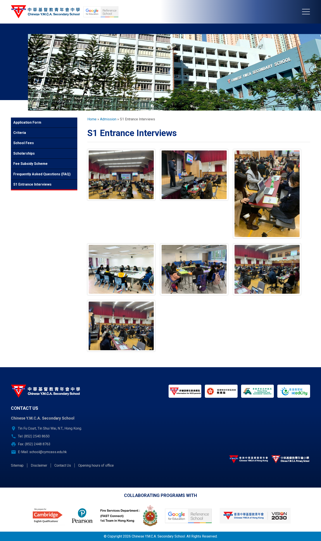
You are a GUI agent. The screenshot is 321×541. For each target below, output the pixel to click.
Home (92, 119)
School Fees (23, 143)
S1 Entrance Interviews (32, 184)
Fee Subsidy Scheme (30, 164)
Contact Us (62, 465)
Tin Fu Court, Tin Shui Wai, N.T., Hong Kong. (50, 428)
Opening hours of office (96, 465)
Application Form (27, 122)
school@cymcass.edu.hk (48, 452)
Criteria (19, 133)
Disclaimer (39, 465)
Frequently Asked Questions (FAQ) (42, 174)
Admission (108, 119)
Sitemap (17, 465)
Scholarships (24, 153)
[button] (121, 175)
